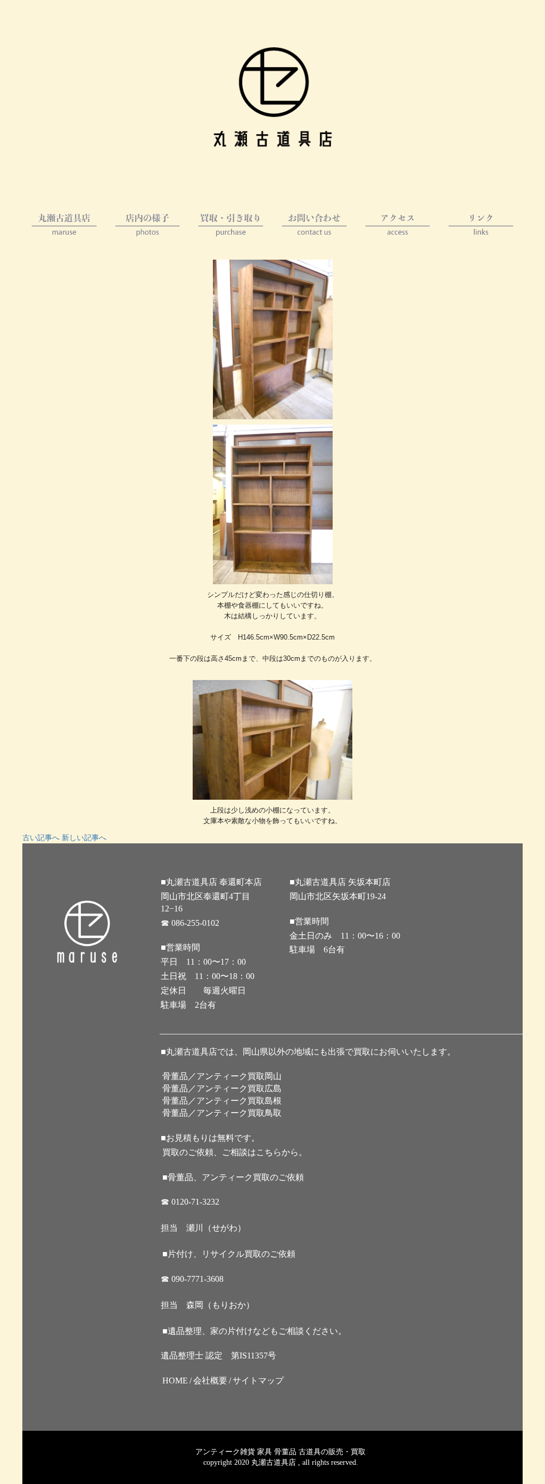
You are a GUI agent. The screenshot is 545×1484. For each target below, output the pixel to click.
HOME (175, 1380)
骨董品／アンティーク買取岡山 (222, 1076)
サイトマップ (258, 1380)
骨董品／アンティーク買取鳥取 (222, 1112)
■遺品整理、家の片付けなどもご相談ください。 (254, 1331)
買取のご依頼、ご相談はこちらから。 (234, 1152)
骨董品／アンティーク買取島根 (222, 1100)
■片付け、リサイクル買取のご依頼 (228, 1253)
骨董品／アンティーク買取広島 (222, 1088)
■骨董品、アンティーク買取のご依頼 (233, 1177)
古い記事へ (41, 838)
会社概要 (210, 1380)
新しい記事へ (84, 838)
